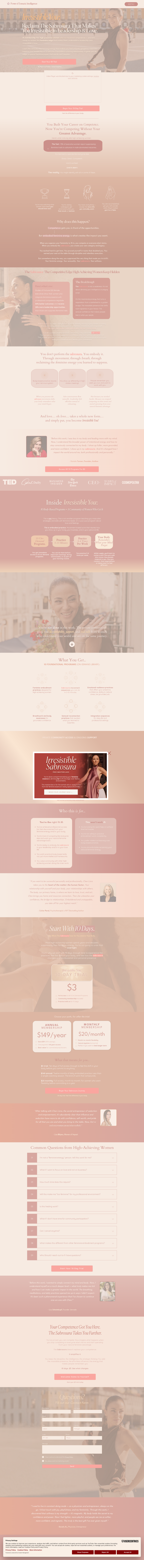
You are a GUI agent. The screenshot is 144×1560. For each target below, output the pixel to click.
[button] (109, 753)
